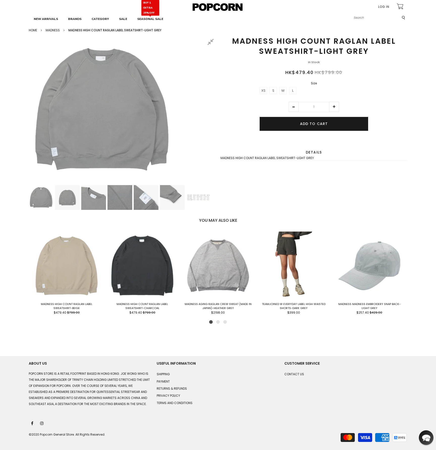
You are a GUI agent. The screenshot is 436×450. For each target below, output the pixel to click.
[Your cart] (400, 7)
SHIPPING (163, 374)
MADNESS (53, 30)
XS (263, 90)
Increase (334, 107)
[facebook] (32, 423)
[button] (294, 107)
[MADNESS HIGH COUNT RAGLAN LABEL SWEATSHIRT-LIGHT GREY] (41, 197)
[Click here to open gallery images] (211, 43)
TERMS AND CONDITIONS (175, 403)
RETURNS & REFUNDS (172, 388)
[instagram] (42, 423)
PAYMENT (163, 381)
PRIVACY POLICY (168, 395)
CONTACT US (294, 374)
